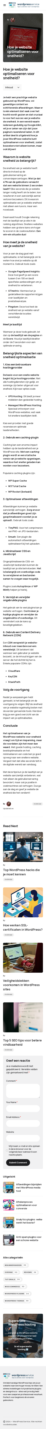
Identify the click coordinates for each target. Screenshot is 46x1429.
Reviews (30, 1272)
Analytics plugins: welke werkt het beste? (29, 1221)
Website (10, 1132)
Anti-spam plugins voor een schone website (29, 1238)
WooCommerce (15, 1286)
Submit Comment (18, 1162)
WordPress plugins (17, 1294)
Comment (11, 1080)
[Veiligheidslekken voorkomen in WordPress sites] (23, 958)
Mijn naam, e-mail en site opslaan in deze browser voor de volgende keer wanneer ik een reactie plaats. (24, 1150)
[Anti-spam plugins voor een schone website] (8, 1240)
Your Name (12, 1102)
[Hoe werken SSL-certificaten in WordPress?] (23, 902)
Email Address (13, 1117)
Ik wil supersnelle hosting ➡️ (23, 1348)
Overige (37, 804)
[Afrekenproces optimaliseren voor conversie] (8, 1205)
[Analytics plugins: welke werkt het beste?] (8, 1222)
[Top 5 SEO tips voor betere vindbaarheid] (23, 1017)
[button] (4, 5)
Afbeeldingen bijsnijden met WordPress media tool (29, 1187)
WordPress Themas (17, 1301)
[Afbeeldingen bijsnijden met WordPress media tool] (8, 1187)
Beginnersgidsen (15, 1265)
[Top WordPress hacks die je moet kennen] (23, 847)
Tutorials (12, 1279)
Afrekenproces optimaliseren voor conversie (26, 1205)
